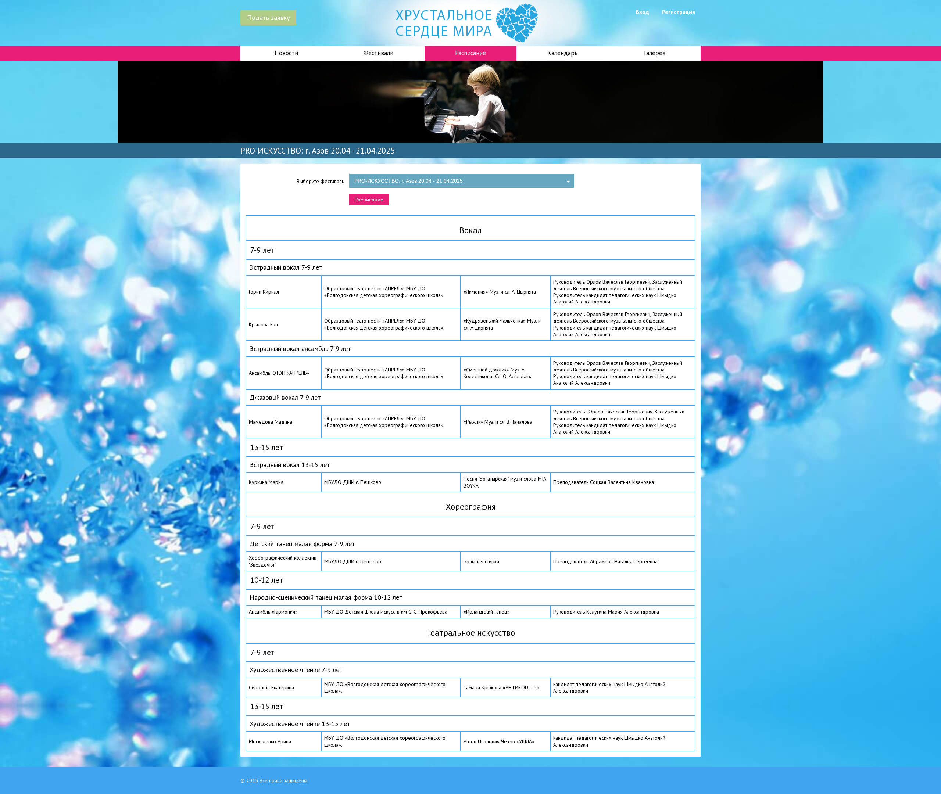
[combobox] (461, 181)
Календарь (562, 53)
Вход (642, 11)
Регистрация (678, 11)
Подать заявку (268, 17)
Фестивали (378, 53)
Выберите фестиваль (320, 181)
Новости (286, 53)
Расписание (368, 199)
